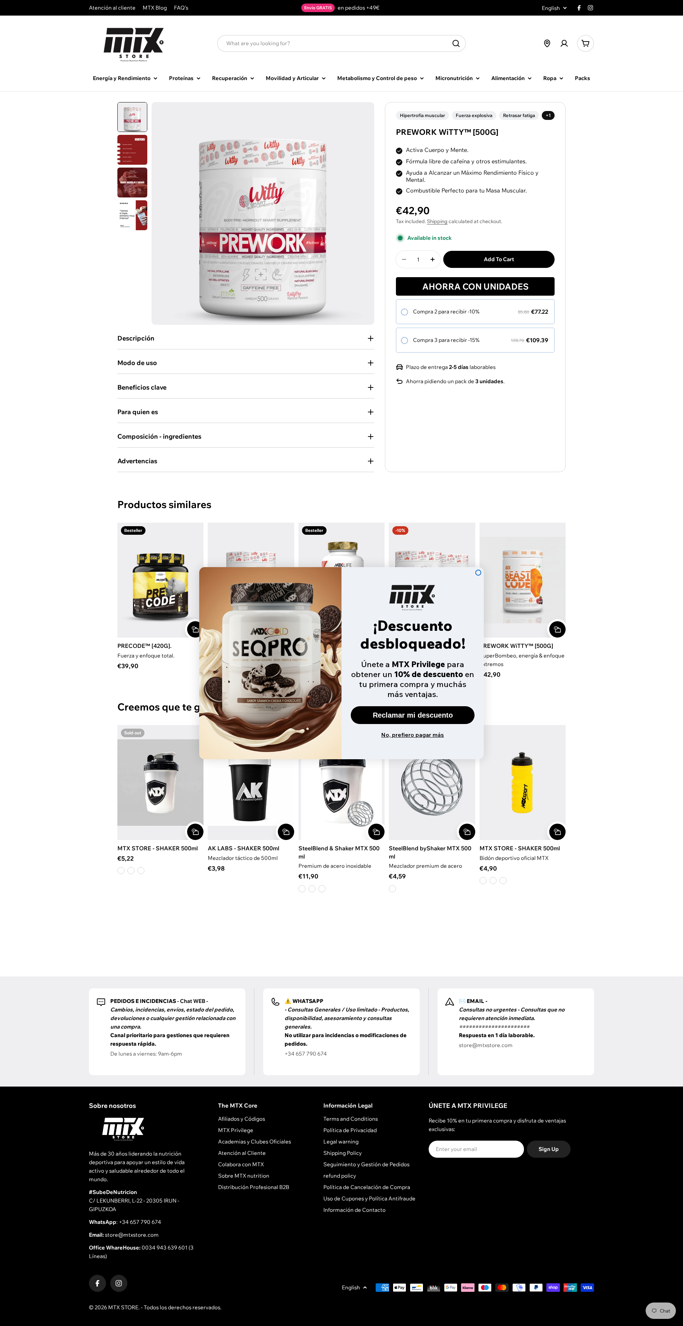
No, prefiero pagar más (412, 734)
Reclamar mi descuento (413, 715)
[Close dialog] (478, 572)
